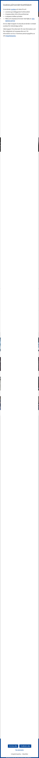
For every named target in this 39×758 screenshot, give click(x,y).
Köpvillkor (25, 754)
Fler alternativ (19, 750)
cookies (13, 9)
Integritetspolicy (10, 36)
